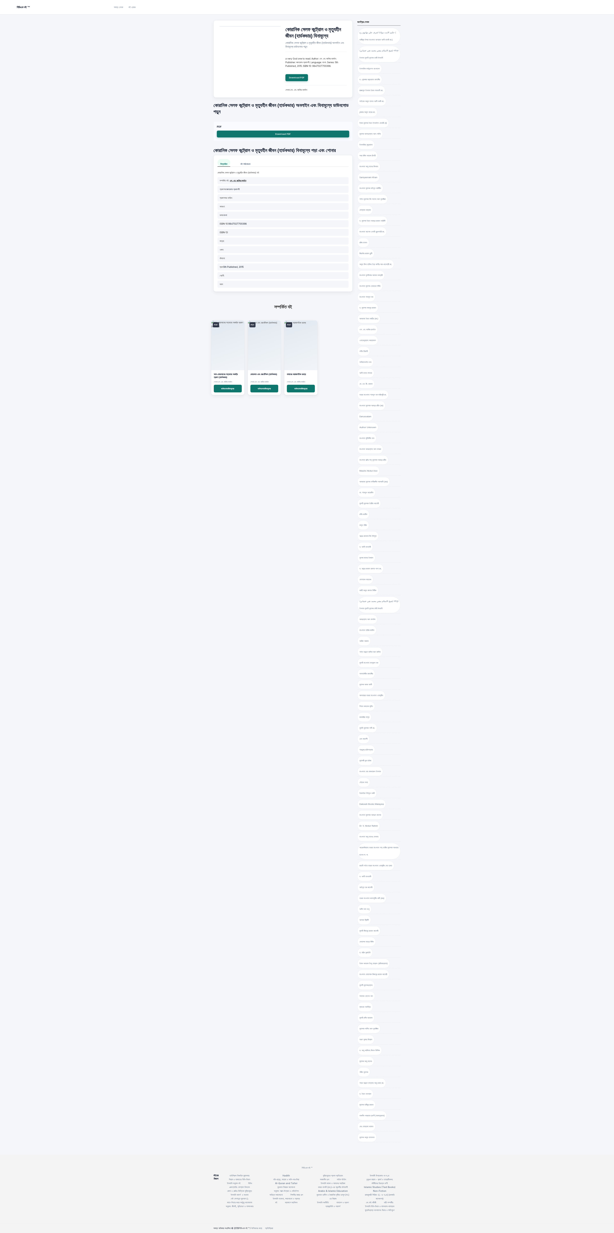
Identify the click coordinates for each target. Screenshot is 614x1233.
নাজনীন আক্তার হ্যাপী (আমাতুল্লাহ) (372, 1115)
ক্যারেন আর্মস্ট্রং (365, 1007)
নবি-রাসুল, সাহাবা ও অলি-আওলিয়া (286, 1179)
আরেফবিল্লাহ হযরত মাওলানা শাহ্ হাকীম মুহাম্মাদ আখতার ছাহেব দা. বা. (378, 851)
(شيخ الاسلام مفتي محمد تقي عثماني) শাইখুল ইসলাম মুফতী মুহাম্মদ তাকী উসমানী (378, 54)
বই (276, 1202)
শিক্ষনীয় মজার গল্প (296, 1194)
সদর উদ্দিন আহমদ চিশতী (367, 155)
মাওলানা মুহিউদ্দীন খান (366, 438)
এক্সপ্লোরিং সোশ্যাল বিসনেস (239, 1187)
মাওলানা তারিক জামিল (366, 630)
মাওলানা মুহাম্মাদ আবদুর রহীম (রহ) (371, 405)
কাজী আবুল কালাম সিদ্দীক (367, 590)
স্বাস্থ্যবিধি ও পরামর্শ (333, 1206)
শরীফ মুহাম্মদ (363, 1072)
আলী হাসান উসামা (365, 373)
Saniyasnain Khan (368, 177)
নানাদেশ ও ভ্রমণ (342, 1202)
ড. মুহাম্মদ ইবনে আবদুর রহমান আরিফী (372, 220)
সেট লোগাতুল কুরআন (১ (239, 1198)
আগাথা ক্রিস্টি (364, 920)
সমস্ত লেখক (118, 7)
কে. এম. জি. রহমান (366, 383)
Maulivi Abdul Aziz (368, 470)
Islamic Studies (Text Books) (379, 1187)
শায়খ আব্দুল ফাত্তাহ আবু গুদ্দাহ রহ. (371, 1083)
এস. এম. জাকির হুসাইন (238, 180)
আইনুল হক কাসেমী (365, 887)
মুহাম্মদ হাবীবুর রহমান (366, 1104)
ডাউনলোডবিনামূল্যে (227, 388)
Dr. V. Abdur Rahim (368, 825)
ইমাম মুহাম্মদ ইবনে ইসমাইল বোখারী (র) (373, 123)
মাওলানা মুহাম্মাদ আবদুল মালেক (370, 815)
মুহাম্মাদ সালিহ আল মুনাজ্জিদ (368, 1028)
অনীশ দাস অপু (364, 909)
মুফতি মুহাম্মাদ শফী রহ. (367, 728)
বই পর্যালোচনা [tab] (245, 164)
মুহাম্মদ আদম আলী (365, 684)
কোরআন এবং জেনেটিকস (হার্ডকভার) (263, 374)
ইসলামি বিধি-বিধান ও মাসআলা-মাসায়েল (379, 1206)
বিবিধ (250, 1183)
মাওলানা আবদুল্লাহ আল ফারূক (370, 449)
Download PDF (296, 77)
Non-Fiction (379, 1191)
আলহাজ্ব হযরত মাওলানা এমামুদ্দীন (371, 695)
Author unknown (367, 427)
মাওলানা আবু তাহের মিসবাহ (368, 166)
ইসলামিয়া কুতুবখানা (366, 144)
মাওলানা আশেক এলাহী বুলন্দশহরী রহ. (372, 231)
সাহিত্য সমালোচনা (276, 1194)
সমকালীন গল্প (324, 1179)
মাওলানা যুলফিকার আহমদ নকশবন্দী (371, 275)
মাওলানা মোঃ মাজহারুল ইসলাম (370, 771)
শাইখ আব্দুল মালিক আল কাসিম (370, 652)
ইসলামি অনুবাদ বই (233, 1183)
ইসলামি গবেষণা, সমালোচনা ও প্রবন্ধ (286, 1198)
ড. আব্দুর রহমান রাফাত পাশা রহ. (370, 568)
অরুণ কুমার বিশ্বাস (365, 1039)
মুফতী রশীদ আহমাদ (365, 1017)
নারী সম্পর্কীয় (388, 1202)
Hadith (286, 1175)
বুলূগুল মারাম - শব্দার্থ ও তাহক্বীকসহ (379, 1179)
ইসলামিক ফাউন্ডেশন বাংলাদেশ (369, 68)
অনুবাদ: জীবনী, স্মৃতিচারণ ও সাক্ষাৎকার (239, 1206)
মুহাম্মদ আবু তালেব (365, 1061)
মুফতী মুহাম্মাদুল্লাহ (366, 985)
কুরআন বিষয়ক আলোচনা (286, 1187)
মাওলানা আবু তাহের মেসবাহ (368, 836)
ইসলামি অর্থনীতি (323, 1202)
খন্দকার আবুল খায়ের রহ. (367, 112)
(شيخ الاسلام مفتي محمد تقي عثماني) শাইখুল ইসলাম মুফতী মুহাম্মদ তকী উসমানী (378, 605)
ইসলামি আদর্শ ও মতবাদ (239, 1194)
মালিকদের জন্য (256, 1228)
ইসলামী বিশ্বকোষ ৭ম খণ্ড (379, 1175)
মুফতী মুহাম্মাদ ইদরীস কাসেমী (369, 503)
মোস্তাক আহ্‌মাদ (365, 210)
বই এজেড (132, 7)
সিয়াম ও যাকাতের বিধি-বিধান (239, 1179)
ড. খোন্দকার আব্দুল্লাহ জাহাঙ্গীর (369, 79)
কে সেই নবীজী (371, 1202)
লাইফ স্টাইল (341, 1179)
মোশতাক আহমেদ (365, 579)
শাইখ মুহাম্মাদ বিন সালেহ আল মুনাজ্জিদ (372, 199)
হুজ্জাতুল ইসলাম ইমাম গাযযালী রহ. (371, 90)
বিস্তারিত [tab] (223, 164)
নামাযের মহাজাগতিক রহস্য (296, 374)
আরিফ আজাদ (364, 641)
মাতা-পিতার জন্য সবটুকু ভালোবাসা (239, 1202)
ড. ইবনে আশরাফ (365, 1094)
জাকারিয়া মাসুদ (364, 717)
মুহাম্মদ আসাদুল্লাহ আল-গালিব (370, 134)
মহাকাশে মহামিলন (291, 1202)
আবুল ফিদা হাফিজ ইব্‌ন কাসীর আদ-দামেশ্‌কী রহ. (375, 264)
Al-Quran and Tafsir (286, 1183)
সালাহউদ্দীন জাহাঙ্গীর (366, 673)
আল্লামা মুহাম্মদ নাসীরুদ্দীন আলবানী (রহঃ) (373, 481)
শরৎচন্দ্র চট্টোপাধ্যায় (366, 749)
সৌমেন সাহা (363, 782)
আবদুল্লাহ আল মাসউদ (367, 619)
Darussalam (365, 416)
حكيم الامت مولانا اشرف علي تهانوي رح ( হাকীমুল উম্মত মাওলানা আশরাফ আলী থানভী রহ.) (377, 36)
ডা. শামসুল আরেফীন (366, 492)
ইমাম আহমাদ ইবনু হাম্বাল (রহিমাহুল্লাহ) (373, 963)
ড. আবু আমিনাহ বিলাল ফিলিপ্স (369, 1050)
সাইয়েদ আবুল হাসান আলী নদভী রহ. (371, 101)
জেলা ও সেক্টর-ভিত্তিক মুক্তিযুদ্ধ (239, 1191)
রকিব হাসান (363, 242)
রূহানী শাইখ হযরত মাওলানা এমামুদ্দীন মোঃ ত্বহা (375, 865)
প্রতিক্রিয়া (269, 1228)
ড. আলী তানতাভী (365, 876)
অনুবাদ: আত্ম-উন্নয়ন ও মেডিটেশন (286, 1191)
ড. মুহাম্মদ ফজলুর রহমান (367, 307)
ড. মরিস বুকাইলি (364, 952)
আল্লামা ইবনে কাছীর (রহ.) (368, 318)
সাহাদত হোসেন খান (366, 996)
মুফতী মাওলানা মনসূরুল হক (368, 662)
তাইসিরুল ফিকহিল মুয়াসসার (239, 1175)
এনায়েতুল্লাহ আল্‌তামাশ (367, 340)
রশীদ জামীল (363, 514)
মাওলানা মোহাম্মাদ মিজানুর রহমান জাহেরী (373, 974)
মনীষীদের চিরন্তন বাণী (380, 1183)
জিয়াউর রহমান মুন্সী (365, 253)
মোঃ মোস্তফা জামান (366, 1126)
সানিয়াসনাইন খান (365, 362)
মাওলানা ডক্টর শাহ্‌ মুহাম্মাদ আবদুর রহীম (372, 460)
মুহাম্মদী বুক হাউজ (365, 760)
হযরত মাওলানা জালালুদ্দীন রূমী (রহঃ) (371, 898)
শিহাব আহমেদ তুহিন (366, 706)
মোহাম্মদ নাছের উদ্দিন (366, 941)
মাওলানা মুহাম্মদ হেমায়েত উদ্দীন (370, 286)
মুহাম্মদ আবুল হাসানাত (366, 1137)
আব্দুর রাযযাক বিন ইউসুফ (368, 536)
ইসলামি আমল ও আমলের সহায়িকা (333, 1183)
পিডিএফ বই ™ (307, 1167)
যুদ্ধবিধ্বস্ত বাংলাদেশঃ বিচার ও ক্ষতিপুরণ (379, 1210)
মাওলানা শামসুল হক (366, 297)
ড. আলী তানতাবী (365, 547)
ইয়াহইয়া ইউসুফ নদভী (367, 793)
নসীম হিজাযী (363, 351)
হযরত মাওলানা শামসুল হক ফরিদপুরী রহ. (372, 394)
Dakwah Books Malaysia (371, 804)
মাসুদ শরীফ (363, 525)
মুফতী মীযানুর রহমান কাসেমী (368, 930)
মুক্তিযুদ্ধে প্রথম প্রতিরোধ (333, 1175)
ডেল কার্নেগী (363, 738)
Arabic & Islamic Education (333, 1191)
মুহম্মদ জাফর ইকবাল (366, 557)
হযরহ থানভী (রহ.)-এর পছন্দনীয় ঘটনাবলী (333, 1187)
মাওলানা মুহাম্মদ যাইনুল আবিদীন (370, 188)
